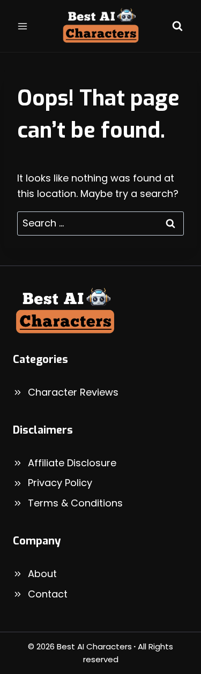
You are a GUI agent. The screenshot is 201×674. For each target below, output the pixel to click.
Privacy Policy (60, 482)
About (42, 573)
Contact (48, 594)
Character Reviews (73, 392)
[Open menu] (23, 26)
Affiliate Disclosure (72, 462)
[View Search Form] (177, 26)
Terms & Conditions (75, 503)
